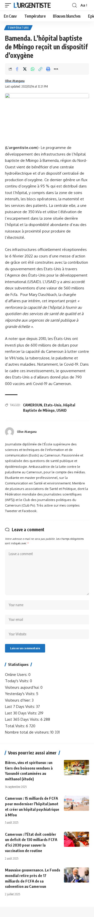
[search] (74, 5)
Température (18, 27)
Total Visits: (15, 725)
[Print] (48, 69)
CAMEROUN (32, 405)
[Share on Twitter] (24, 69)
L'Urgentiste (32, 5)
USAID (61, 410)
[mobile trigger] (9, 5)
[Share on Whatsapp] (32, 69)
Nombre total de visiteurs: (27, 732)
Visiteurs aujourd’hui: (22, 687)
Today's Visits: (17, 680)
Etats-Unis (52, 405)
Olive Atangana (15, 81)
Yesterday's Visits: (20, 693)
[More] (55, 69)
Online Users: (16, 674)
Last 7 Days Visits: (20, 706)
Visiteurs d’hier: (18, 700)
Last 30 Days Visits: (21, 713)
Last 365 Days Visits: (22, 719)
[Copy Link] (40, 69)
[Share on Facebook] (17, 69)
